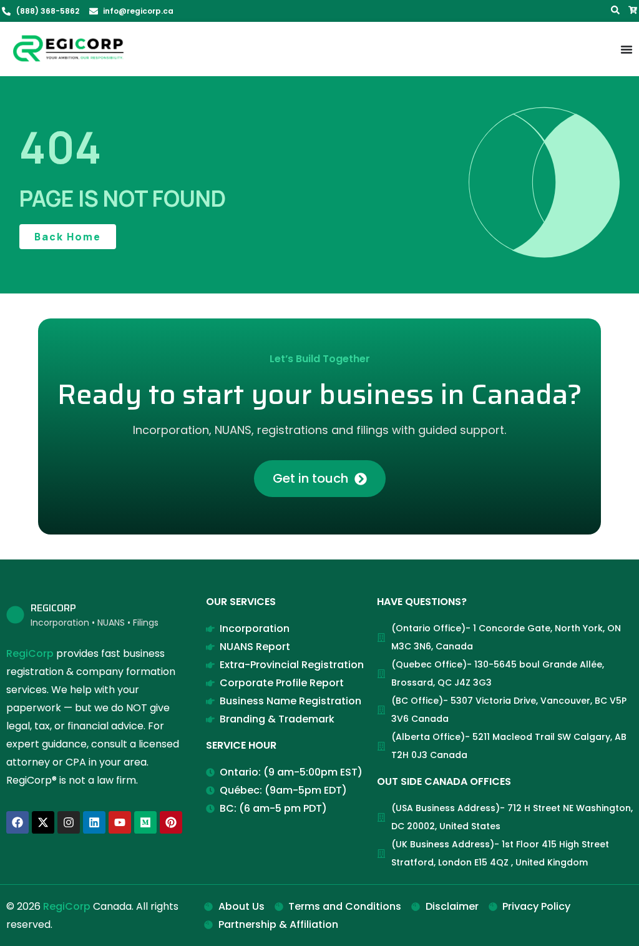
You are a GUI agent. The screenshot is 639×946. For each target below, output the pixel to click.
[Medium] (145, 822)
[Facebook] (17, 822)
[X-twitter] (43, 822)
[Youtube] (120, 822)
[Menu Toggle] (626, 49)
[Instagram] (68, 822)
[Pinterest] (171, 822)
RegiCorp (30, 653)
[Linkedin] (94, 822)
